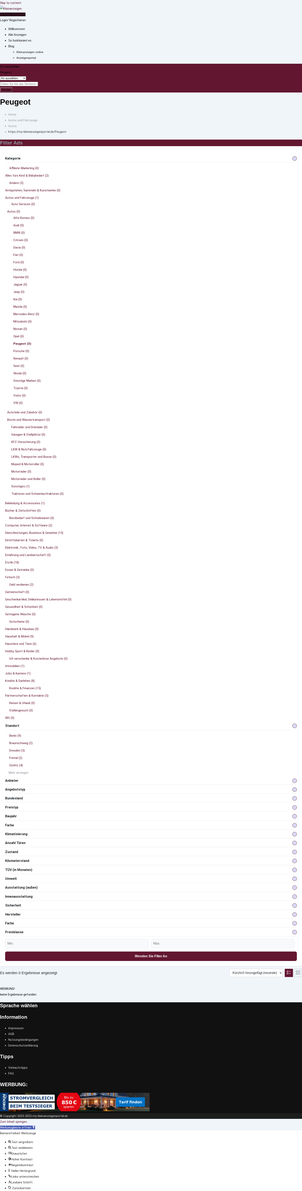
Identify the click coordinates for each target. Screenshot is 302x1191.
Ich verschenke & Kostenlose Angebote (38, 658)
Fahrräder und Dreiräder (29, 427)
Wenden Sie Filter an (151, 956)
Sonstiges (20, 486)
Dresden (17, 750)
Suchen (6, 89)
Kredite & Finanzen (25, 688)
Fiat (18, 255)
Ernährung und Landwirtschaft (28, 555)
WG (9, 718)
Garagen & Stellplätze (28, 434)
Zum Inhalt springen (13, 1122)
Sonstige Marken (27, 381)
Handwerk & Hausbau (22, 629)
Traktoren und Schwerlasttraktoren (37, 494)
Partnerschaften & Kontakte (26, 695)
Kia (17, 299)
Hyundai (21, 277)
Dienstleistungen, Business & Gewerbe (34, 533)
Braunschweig (21, 743)
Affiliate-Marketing (24, 168)
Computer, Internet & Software (28, 525)
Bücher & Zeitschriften (23, 510)
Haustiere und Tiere (20, 644)
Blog (11, 46)
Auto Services (23, 204)
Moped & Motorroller (27, 464)
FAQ (11, 1073)
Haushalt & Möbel (19, 636)
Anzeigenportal (26, 57)
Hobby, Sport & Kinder (22, 651)
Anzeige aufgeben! (12, 14)
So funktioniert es (19, 40)
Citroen (20, 240)
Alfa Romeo (23, 218)
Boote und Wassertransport (28, 420)
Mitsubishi (22, 321)
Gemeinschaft (17, 592)
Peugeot (22, 344)
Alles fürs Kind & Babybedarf (27, 175)
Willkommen (16, 29)
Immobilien (14, 666)
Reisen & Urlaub (22, 703)
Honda (20, 270)
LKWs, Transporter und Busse (33, 457)
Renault (20, 358)
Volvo (19, 395)
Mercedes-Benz (26, 314)
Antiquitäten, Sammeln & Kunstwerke (32, 190)
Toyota (20, 388)
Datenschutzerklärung (23, 1045)
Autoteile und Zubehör (24, 412)
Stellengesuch (21, 710)
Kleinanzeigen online (29, 52)
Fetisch (12, 577)
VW (18, 403)
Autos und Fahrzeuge (22, 198)
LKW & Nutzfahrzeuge (28, 449)
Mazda (20, 307)
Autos (13, 211)
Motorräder (21, 471)
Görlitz (16, 765)
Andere (16, 183)
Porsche (21, 351)
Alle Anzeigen (17, 34)
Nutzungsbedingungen (23, 1040)
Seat (18, 366)
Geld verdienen (21, 584)
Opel (18, 336)
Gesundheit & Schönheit (24, 607)
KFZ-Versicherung (25, 442)
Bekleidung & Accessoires (25, 503)
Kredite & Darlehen (20, 681)
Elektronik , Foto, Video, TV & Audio (31, 547)
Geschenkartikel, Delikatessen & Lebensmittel (38, 599)
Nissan (20, 329)
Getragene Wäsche (20, 614)
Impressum (16, 1028)
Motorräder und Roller (28, 479)
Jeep (18, 292)
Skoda (19, 373)
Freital (15, 758)
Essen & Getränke (19, 570)
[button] (17, 1127)
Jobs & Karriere (18, 673)
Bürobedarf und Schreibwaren (31, 518)
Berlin (15, 736)
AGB (11, 1034)
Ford (18, 262)
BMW (19, 233)
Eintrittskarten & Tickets (24, 540)
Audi (18, 225)
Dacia (19, 247)
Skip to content (10, 3)
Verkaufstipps (18, 1068)
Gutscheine (19, 621)
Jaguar (20, 284)
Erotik (12, 562)
